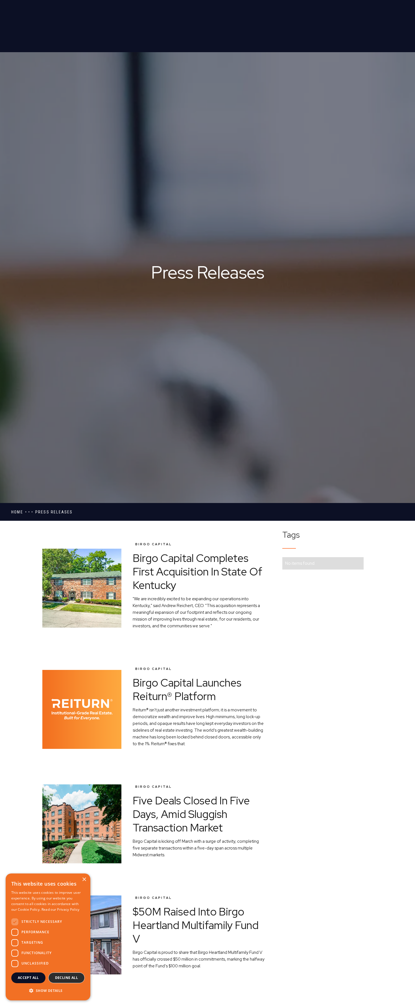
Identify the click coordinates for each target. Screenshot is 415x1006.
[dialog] (48, 936)
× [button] (84, 879)
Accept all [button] (28, 977)
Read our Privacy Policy (61, 909)
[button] (48, 991)
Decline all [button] (66, 977)
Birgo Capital (153, 544)
